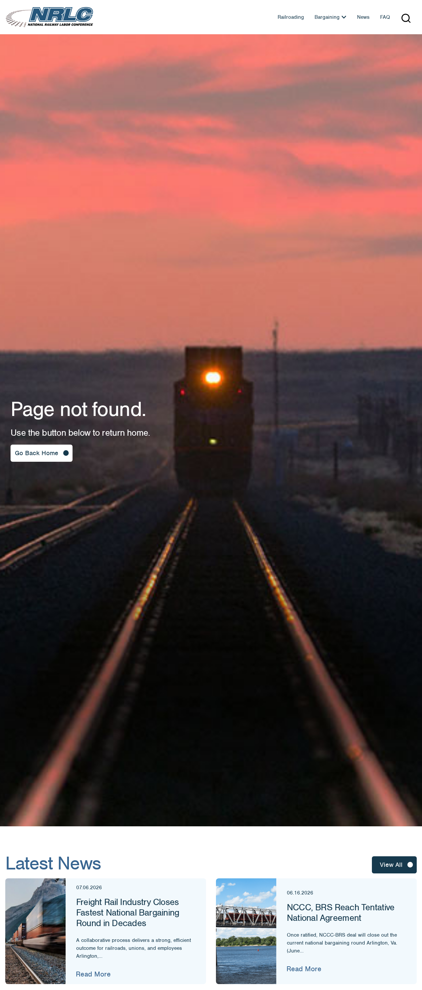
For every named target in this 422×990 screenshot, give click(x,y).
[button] (406, 18)
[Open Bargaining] (344, 17)
